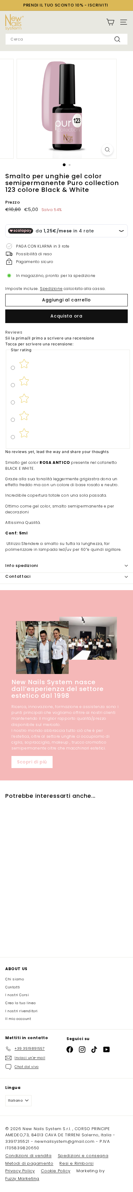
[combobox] (66, 39)
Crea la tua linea (20, 1002)
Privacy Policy (20, 1171)
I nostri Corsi (17, 994)
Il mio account (18, 1018)
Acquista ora (66, 316)
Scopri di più (32, 762)
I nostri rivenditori (21, 1010)
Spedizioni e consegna (83, 1156)
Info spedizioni (21, 565)
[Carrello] (110, 22)
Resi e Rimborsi (76, 1163)
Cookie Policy (55, 1171)
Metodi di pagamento (29, 1163)
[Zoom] (107, 149)
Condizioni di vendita (28, 1156)
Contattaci (18, 576)
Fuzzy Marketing (22, 1178)
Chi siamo (14, 979)
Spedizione (51, 288)
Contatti (12, 987)
